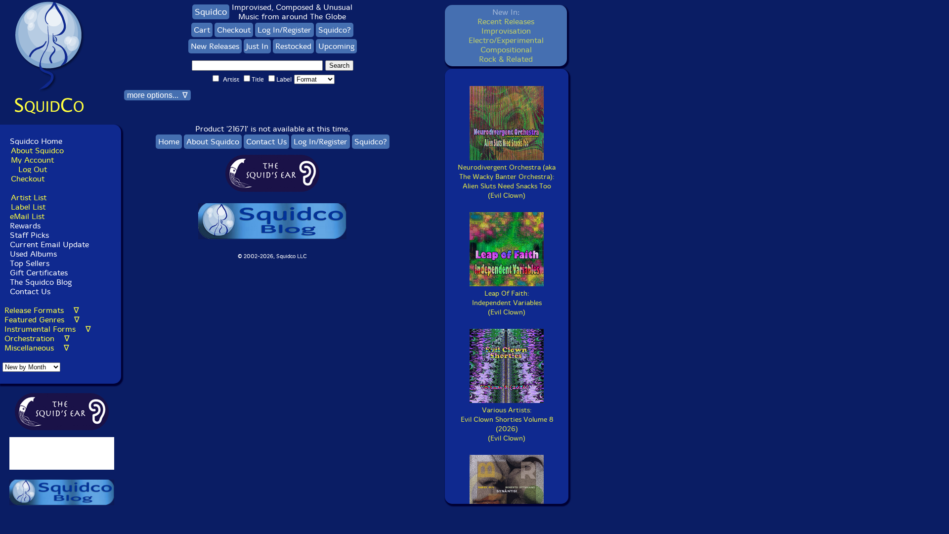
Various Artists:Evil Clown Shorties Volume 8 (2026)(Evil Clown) (507, 424)
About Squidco (37, 150)
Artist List (28, 197)
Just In (257, 46)
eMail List (27, 216)
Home (168, 141)
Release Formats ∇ (41, 310)
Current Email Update (48, 244)
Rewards (25, 225)
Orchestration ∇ (37, 338)
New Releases (215, 46)
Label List (28, 207)
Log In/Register (284, 30)
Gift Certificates (39, 272)
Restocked (293, 46)
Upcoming (336, 46)
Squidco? (334, 30)
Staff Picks (29, 235)
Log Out (32, 169)
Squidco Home (36, 141)
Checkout (27, 178)
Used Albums (33, 254)
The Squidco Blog (41, 282)
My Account (32, 160)
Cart (202, 30)
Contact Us (28, 291)
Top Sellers (29, 263)
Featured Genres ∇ (42, 319)
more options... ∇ (157, 95)
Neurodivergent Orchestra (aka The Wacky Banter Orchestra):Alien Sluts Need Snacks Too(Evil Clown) (507, 181)
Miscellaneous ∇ (36, 348)
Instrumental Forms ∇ (47, 329)
